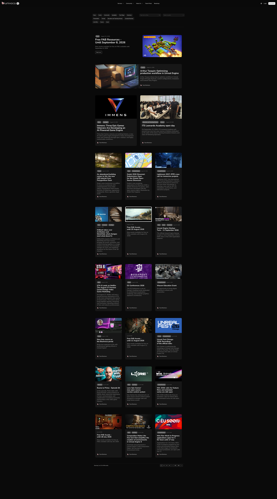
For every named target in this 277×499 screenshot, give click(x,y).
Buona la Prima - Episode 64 (108, 388)
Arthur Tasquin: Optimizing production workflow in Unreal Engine (159, 72)
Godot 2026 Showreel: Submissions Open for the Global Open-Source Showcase (136, 177)
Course (102, 22)
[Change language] (261, 3)
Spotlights (114, 15)
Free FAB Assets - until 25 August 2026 (135, 228)
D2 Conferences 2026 (135, 285)
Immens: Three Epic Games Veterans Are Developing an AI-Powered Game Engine (111, 128)
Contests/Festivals (129, 18)
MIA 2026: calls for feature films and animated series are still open (168, 390)
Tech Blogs (121, 15)
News (94, 15)
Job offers (95, 22)
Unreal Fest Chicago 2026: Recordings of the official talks (165, 341)
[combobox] (174, 15)
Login (265, 3)
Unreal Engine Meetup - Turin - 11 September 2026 (168, 229)
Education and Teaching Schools (115, 18)
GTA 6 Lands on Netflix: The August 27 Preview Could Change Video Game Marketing (106, 288)
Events (100, 15)
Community (106, 15)
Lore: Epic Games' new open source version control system (136, 390)
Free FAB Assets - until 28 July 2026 (104, 436)
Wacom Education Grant (167, 285)
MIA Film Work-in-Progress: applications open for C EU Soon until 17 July (168, 438)
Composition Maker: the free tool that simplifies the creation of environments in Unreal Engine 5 (138, 439)
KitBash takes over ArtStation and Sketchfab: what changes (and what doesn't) (107, 233)
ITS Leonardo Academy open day (158, 125)
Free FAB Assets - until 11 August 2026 (135, 339)
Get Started (271, 3)
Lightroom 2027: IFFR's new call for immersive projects (168, 175)
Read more (98, 52)
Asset (107, 22)
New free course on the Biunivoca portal (105, 340)
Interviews (129, 15)
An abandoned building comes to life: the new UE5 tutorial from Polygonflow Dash (106, 177)
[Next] (181, 465)
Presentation (96, 18)
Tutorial (103, 18)
